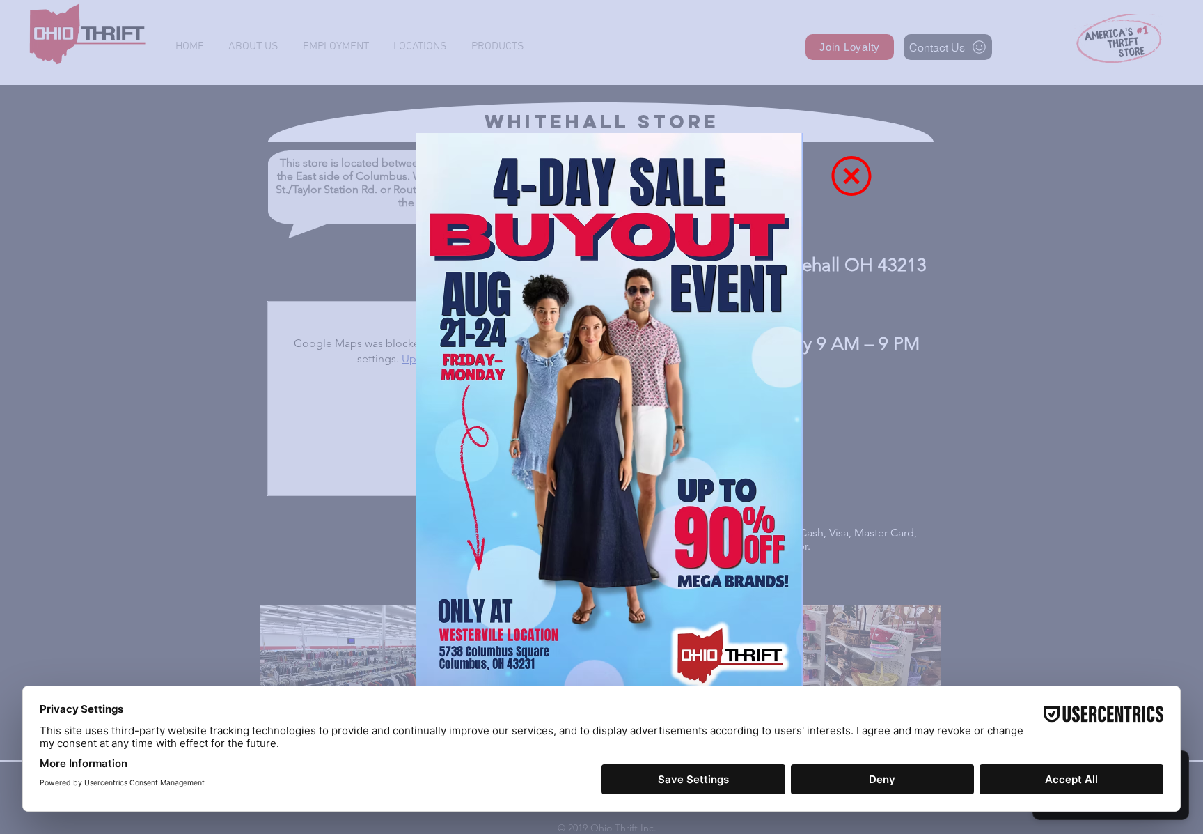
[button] (851, 176)
